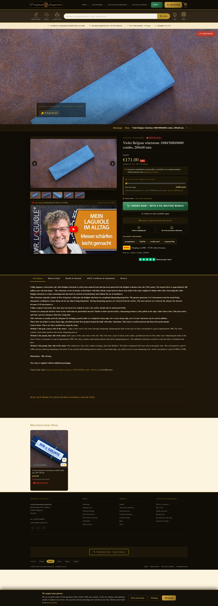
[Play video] (73, 229)
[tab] (37, 278)
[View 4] (69, 195)
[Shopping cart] (185, 4)
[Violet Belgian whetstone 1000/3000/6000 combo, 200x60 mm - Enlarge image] (73, 163)
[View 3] (57, 195)
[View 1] (35, 195)
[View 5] (80, 195)
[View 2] (46, 195)
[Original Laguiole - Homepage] (46, 4)
